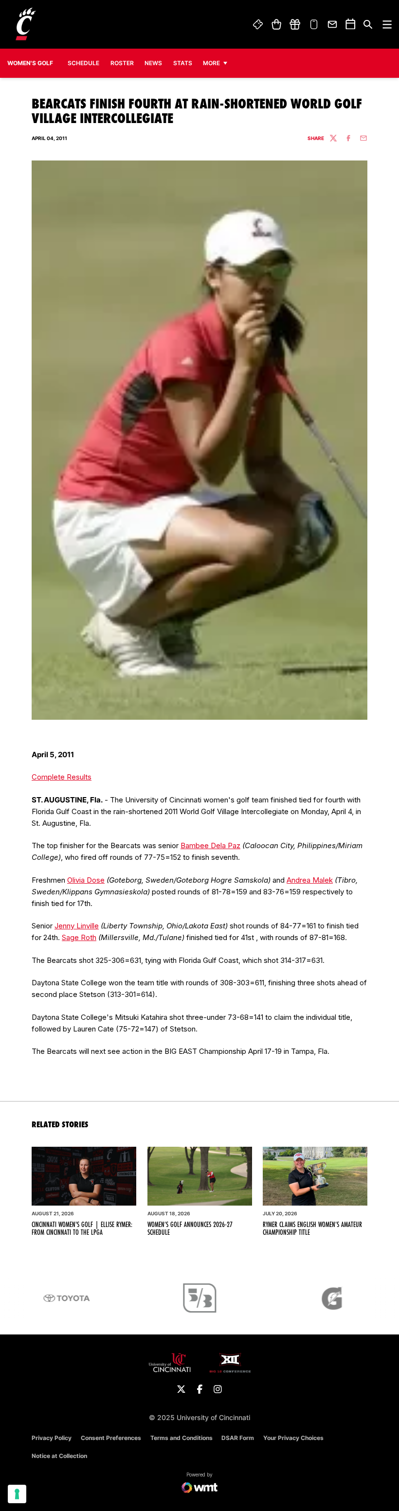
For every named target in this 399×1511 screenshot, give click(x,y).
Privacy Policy (52, 1437)
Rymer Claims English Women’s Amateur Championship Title (312, 1228)
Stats (185, 63)
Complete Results (61, 777)
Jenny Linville (76, 925)
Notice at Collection (59, 1455)
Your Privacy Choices (293, 1437)
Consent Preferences (111, 1437)
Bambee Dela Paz (210, 845)
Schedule (83, 63)
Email (333, 24)
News (153, 63)
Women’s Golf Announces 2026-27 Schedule (190, 1228)
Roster (122, 63)
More (211, 63)
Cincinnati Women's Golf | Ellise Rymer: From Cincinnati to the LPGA (82, 1228)
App (314, 24)
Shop (276, 24)
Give (295, 24)
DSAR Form (237, 1437)
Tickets (258, 24)
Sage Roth (79, 937)
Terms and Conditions (181, 1437)
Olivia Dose (86, 880)
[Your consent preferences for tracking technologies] (17, 1494)
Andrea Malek (310, 880)
